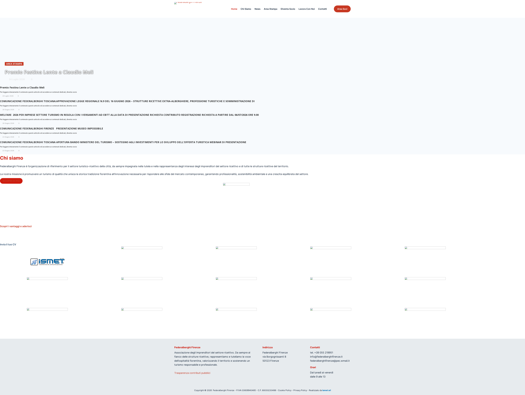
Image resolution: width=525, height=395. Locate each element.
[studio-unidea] (425, 323)
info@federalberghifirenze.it (326, 356)
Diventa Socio (288, 9)
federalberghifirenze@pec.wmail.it (330, 360)
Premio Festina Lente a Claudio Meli (22, 87)
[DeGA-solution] (141, 261)
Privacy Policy (300, 390)
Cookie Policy (284, 390)
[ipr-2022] (236, 323)
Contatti (322, 9)
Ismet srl (326, 390)
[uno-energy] (331, 292)
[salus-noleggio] (236, 261)
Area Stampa (270, 9)
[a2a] (141, 292)
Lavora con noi (307, 9)
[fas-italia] (331, 261)
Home (234, 9)
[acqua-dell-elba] (47, 323)
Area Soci (342, 9)
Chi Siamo (246, 9)
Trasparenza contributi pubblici (192, 372)
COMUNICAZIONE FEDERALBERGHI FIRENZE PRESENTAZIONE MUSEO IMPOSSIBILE (51, 128)
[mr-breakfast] (141, 323)
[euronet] (331, 323)
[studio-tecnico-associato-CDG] (236, 292)
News (257, 9)
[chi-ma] (425, 292)
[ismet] (47, 261)
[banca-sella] (47, 292)
